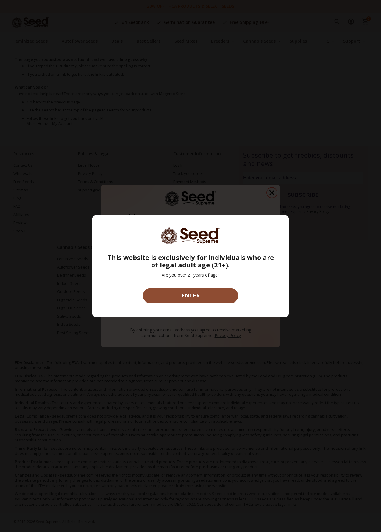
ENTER (191, 295)
